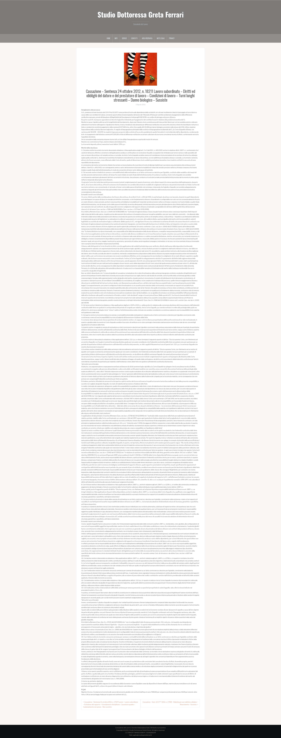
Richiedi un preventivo (158, 728)
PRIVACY (171, 38)
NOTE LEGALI (161, 38)
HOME (108, 38)
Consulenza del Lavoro (123, 728)
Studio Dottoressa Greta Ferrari (140, 14)
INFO (116, 38)
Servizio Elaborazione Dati (140, 728)
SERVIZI (124, 38)
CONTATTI (134, 38)
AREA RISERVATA (147, 38)
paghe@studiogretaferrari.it (142, 735)
